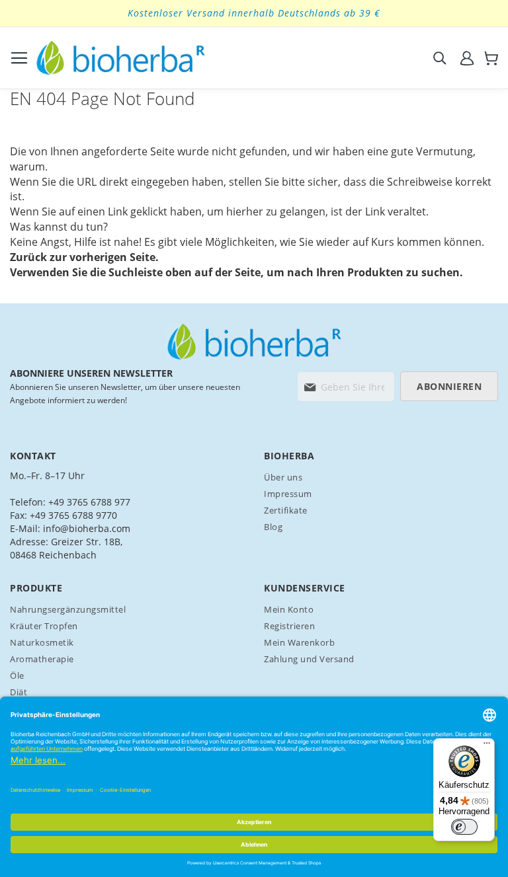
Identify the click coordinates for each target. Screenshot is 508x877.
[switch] (464, 827)
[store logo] (120, 57)
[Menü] (487, 746)
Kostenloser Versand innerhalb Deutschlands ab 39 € (254, 13)
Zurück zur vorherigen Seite (82, 257)
